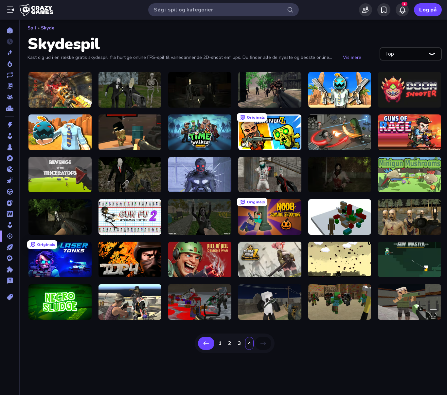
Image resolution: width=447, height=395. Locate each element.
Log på (428, 9)
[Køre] (9, 191)
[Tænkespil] (9, 269)
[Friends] (365, 9)
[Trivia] (9, 280)
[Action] (9, 124)
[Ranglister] (9, 108)
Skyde (47, 28)
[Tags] (9, 297)
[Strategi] (9, 258)
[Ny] (9, 52)
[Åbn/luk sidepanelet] (10, 10)
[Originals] (9, 86)
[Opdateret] (9, 74)
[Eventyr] (9, 158)
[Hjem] (9, 30)
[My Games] (383, 9)
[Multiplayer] (9, 97)
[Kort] (9, 202)
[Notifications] (402, 9)
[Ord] (9, 213)
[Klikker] (9, 180)
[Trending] (9, 63)
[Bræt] (9, 147)
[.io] (9, 169)
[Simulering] (9, 225)
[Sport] (9, 247)
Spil (31, 28)
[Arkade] (9, 136)
